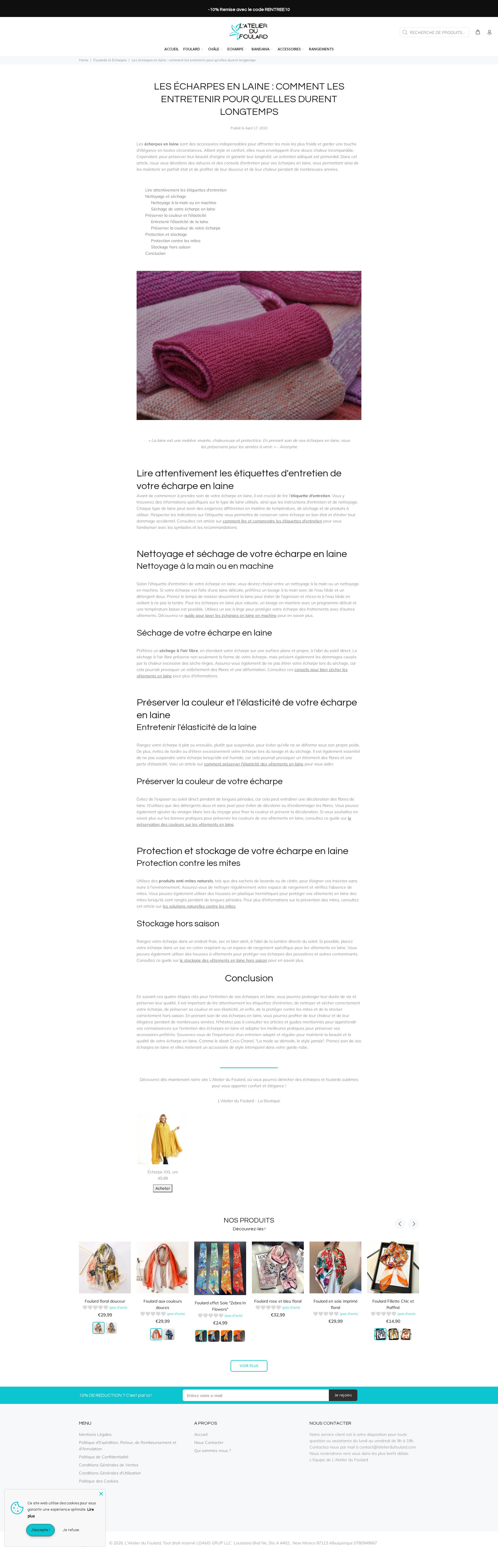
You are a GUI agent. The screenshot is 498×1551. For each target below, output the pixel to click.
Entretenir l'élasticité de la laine (179, 221)
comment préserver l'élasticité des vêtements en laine (253, 764)
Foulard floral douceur (105, 1301)
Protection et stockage (166, 234)
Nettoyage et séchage (165, 196)
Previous (400, 1223)
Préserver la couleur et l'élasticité (175, 215)
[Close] (101, 1494)
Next (413, 1223)
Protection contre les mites (176, 240)
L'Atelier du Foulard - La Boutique (249, 1100)
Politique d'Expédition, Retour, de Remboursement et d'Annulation (127, 1445)
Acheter (162, 1188)
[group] (105, 1308)
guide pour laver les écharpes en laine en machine (230, 615)
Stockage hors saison (170, 247)
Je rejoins (343, 1395)
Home (83, 60)
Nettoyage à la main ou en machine (183, 202)
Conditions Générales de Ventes (108, 1465)
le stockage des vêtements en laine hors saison (223, 960)
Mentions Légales (95, 1434)
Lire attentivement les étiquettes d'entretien (186, 190)
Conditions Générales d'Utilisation (110, 1473)
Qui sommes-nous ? (212, 1450)
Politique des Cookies (98, 1481)
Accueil (200, 1434)
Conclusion (155, 253)
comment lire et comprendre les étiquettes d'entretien (272, 521)
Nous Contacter (208, 1442)
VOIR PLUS (249, 1366)
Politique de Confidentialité (104, 1456)
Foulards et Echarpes (110, 60)
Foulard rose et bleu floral (277, 1301)
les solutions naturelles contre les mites (199, 906)
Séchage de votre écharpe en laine (183, 209)
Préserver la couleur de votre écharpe (185, 228)
